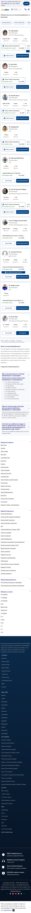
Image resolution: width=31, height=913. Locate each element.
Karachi (3, 695)
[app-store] (9, 837)
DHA (2, 604)
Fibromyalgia (4, 451)
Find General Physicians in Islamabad (11, 582)
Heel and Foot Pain (6, 473)
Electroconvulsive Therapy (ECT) (10, 545)
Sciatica (3, 464)
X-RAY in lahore (5, 794)
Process (4, 687)
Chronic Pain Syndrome (7, 498)
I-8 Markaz (4, 613)
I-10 (2, 632)
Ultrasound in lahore (6, 803)
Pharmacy (4, 819)
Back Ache (4, 445)
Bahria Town (4, 607)
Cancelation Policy (7, 680)
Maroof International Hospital (9, 768)
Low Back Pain (5, 476)
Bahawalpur (4, 724)
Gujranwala (4, 714)
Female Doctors (6, 22)
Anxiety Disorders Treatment (9, 523)
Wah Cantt (4, 730)
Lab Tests (4, 826)
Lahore (3, 698)
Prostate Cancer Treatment (8, 570)
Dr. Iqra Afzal (13, 64)
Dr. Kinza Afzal (13, 317)
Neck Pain (3, 495)
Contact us (5, 674)
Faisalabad (4, 717)
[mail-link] (18, 893)
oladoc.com (26, 887)
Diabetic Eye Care (6, 554)
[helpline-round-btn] (25, 9)
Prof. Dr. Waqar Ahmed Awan (18, 220)
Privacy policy (5, 661)
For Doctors (4, 816)
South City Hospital (6, 772)
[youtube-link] (15, 893)
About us (4, 658)
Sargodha (4, 721)
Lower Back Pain (5, 457)
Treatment (18, 340)
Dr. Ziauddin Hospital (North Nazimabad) (12, 775)
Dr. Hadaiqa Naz (14, 127)
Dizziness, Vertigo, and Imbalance (10, 505)
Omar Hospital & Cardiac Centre (10, 752)
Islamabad (12, 340)
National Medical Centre (8, 781)
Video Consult (10, 55)
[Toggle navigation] (28, 9)
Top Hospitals (5, 737)
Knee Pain (3, 461)
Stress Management (6, 514)
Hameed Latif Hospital (7, 743)
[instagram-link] (13, 893)
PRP (2, 526)
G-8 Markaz (4, 594)
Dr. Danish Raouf (14, 95)
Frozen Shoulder (5, 470)
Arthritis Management (7, 492)
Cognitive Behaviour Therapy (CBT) (10, 529)
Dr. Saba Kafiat (13, 31)
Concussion (4, 502)
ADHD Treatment (5, 551)
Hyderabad (4, 733)
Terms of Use (5, 677)
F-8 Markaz (4, 597)
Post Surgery (4, 483)
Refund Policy (5, 668)
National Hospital (6, 746)
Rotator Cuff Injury (6, 486)
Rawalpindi (4, 705)
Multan (3, 708)
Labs (2, 822)
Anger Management (6, 539)
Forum (3, 813)
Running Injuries (5, 489)
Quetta (3, 727)
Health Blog (4, 810)
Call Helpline (22, 333)
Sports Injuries (5, 467)
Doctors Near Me (19, 22)
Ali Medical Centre (6, 756)
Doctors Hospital (6, 740)
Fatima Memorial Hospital (8, 749)
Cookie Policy (7, 910)
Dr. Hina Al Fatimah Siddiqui (17, 189)
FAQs (3, 683)
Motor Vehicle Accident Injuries (9, 479)
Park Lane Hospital (6, 778)
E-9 (2, 616)
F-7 (2, 626)
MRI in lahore (4, 791)
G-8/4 (2, 619)
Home (2, 340)
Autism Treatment (6, 536)
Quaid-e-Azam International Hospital (11, 762)
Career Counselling (6, 532)
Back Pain (3, 454)
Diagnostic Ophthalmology (8, 558)
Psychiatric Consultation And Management (12, 542)
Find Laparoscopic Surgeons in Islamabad (12, 585)
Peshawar (4, 711)
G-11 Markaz (4, 600)
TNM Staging (4, 561)
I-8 (1, 629)
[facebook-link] (10, 893)
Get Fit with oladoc (6, 829)
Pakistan (7, 340)
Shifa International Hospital (8, 759)
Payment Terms (6, 671)
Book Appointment (22, 55)
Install (26, 3)
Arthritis (3, 448)
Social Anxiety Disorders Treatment (10, 517)
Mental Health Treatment (8, 520)
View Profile (8, 180)
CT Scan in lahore (6, 797)
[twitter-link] (7, 893)
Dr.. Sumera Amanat (15, 252)
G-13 (2, 623)
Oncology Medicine (6, 573)
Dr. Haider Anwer (14, 285)
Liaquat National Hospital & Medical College (13, 784)
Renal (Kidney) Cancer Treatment (10, 564)
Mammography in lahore (8, 800)
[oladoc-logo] (5, 9)
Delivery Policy (6, 664)
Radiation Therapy (6, 567)
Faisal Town (4, 610)
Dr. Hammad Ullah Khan (16, 158)
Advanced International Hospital (10, 765)
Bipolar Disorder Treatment (8, 548)
